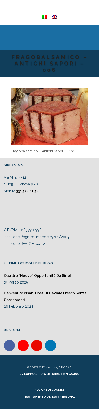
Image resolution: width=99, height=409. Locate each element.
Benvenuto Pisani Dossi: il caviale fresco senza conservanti (45, 296)
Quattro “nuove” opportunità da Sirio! (37, 276)
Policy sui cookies (49, 389)
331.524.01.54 (27, 191)
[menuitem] (45, 17)
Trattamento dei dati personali (49, 396)
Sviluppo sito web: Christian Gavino (49, 374)
